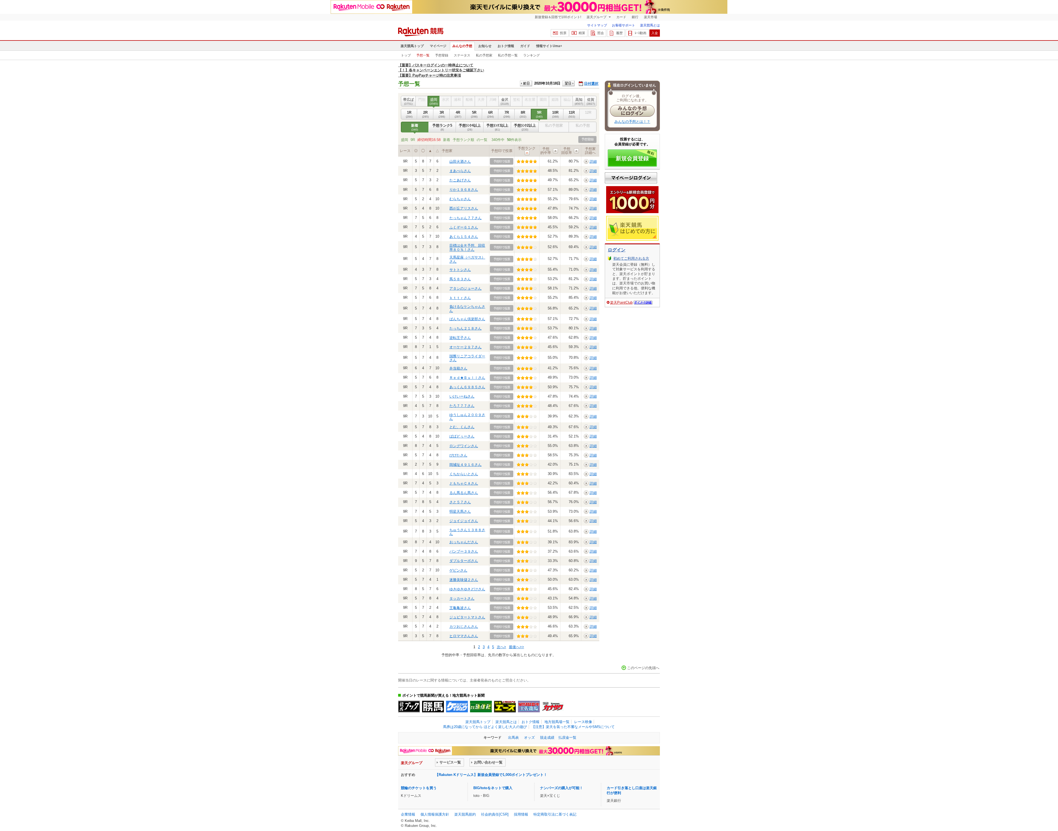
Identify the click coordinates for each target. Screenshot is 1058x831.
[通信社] (481, 706)
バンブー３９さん (463, 551)
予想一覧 (423, 55)
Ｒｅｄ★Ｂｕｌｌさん (467, 378)
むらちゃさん (460, 199)
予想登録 (441, 55)
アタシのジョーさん (465, 288)
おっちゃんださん (463, 542)
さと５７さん (460, 502)
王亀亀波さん (460, 608)
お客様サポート (623, 25)
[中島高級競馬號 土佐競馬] (529, 706)
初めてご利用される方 (631, 258)
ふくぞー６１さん (463, 227)
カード (621, 17)
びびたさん (458, 455)
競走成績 (547, 737)
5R (474, 114)
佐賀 (591, 101)
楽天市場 (650, 17)
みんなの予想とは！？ (632, 122)
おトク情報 (506, 46)
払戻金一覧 (567, 737)
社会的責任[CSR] (495, 814)
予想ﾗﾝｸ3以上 (497, 127)
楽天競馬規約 (465, 814)
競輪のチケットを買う (419, 788)
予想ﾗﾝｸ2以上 (525, 127)
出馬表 (513, 737)
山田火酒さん (460, 161)
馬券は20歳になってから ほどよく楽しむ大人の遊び (485, 727)
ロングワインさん (463, 446)
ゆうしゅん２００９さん (467, 417)
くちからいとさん (463, 474)
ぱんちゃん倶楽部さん (467, 319)
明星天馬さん (460, 511)
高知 (579, 101)
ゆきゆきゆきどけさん (467, 589)
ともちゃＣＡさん (463, 483)
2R (425, 114)
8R (523, 114)
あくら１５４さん (463, 237)
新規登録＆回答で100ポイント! (558, 17)
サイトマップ (597, 25)
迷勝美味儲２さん (463, 580)
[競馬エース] (505, 706)
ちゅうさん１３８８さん (467, 532)
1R (409, 114)
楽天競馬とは (650, 25)
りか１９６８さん (463, 190)
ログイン (616, 250)
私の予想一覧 (508, 55)
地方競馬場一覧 (557, 722)
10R (555, 114)
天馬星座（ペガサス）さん (467, 259)
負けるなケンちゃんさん (467, 309)
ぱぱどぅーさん (461, 436)
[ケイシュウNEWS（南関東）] (457, 706)
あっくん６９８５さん (467, 387)
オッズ (529, 737)
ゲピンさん (458, 570)
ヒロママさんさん (463, 636)
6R (490, 114)
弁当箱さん (458, 368)
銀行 (635, 17)
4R (458, 114)
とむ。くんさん (461, 427)
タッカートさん (461, 598)
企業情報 (408, 814)
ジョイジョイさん (463, 521)
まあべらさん (460, 171)
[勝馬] (433, 706)
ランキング (531, 55)
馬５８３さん (460, 279)
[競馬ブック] (409, 706)
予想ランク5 (442, 127)
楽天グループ (597, 17)
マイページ (438, 46)
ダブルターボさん (463, 561)
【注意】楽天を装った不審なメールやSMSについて (573, 727)
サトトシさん (460, 270)
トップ (406, 55)
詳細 (593, 161)
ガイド (525, 46)
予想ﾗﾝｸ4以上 (470, 127)
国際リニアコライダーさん (467, 358)
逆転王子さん (460, 338)
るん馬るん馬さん (463, 493)
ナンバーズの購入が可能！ (561, 788)
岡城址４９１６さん (465, 465)
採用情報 (521, 814)
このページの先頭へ (643, 668)
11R (571, 114)
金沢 (505, 101)
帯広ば (408, 101)
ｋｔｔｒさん (460, 298)
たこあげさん (460, 180)
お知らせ (485, 46)
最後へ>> (516, 647)
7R (506, 114)
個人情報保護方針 (434, 814)
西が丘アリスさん (463, 208)
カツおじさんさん (463, 626)
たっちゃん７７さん (465, 218)
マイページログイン (631, 177)
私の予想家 (484, 55)
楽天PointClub (621, 302)
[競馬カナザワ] (553, 706)
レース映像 (583, 722)
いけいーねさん (461, 396)
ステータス (462, 55)
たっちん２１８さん (465, 328)
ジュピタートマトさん (467, 617)
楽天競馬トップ (412, 46)
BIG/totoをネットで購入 (492, 788)
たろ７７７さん (461, 406)
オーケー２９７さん (465, 347)
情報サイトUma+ (549, 46)
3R (441, 114)
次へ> (501, 647)
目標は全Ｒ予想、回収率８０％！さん (467, 247)
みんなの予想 (462, 46)
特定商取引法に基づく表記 (554, 814)
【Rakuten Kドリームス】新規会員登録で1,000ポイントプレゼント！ (491, 775)
